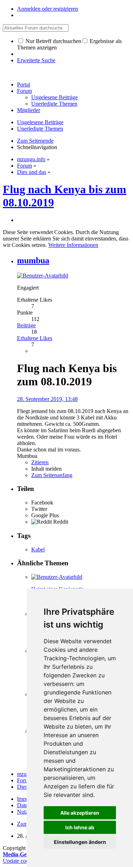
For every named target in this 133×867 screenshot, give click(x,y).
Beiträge (26, 325)
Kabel (38, 549)
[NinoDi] (56, 577)
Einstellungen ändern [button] (80, 842)
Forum (24, 91)
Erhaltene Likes (34, 338)
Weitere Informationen (73, 245)
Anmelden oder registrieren (47, 9)
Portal (23, 84)
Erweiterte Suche (36, 60)
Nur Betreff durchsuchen (52, 41)
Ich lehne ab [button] (79, 827)
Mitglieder (28, 110)
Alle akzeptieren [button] (79, 813)
